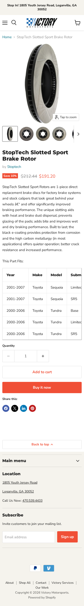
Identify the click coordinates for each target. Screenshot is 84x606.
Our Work (42, 588)
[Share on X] (14, 408)
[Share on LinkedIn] (23, 408)
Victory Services (63, 583)
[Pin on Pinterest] (32, 408)
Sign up (67, 536)
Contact (41, 583)
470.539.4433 (32, 500)
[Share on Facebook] (5, 408)
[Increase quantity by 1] (43, 356)
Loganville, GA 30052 (18, 491)
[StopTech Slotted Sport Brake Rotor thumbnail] (10, 133)
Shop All (25, 583)
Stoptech (14, 166)
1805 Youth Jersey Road (19, 482)
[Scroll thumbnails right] (77, 134)
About (9, 583)
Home (7, 37)
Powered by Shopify (42, 597)
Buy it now (42, 387)
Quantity (8, 346)
